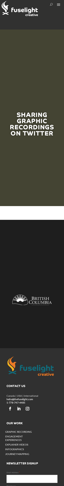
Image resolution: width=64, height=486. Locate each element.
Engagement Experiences (14, 438)
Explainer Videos (16, 444)
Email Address (13, 472)
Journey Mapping (17, 453)
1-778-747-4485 (16, 402)
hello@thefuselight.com (20, 399)
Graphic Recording (18, 431)
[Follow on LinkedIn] (19, 408)
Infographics (14, 449)
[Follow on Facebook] (10, 408)
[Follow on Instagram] (27, 408)
